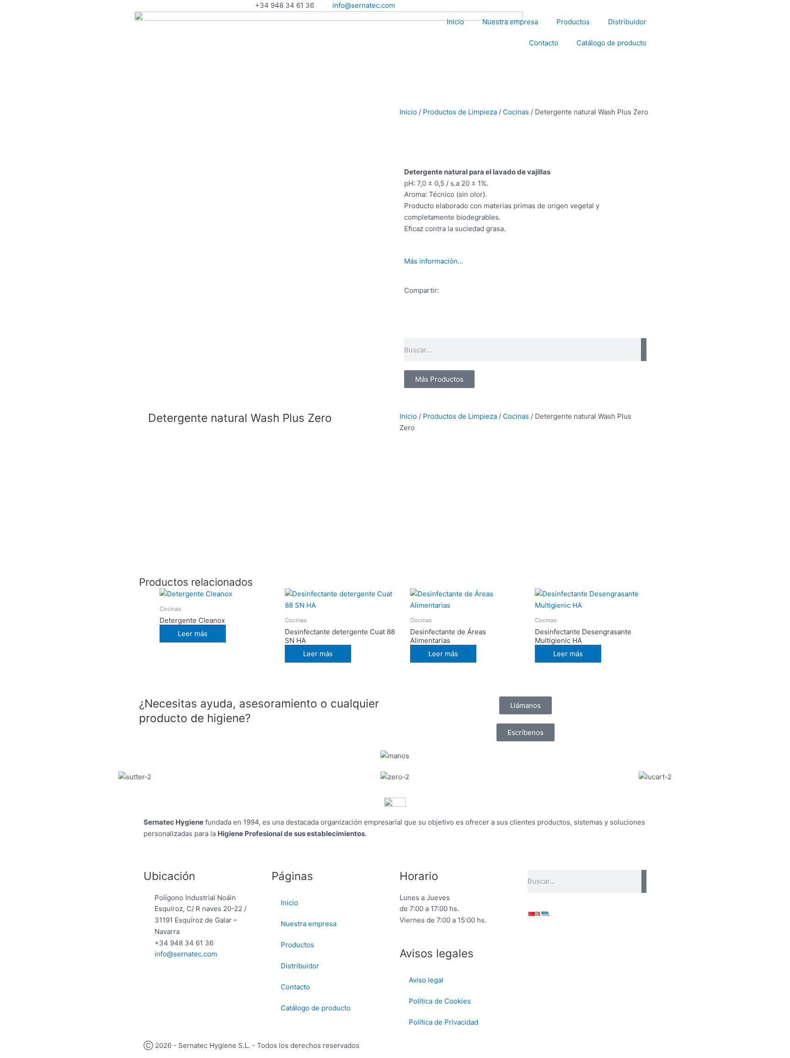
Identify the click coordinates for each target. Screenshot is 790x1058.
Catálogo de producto (611, 42)
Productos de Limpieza (460, 112)
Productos (573, 21)
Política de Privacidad (443, 1022)
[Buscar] (643, 349)
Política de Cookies (440, 1001)
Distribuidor (627, 21)
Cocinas (516, 112)
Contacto (543, 42)
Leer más (193, 633)
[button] (407, 323)
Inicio (455, 21)
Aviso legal (426, 980)
